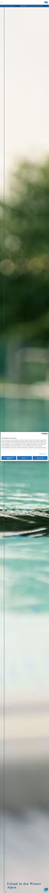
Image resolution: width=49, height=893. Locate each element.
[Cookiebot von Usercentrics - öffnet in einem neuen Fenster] (42, 434)
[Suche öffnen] (7, 2)
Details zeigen (42, 453)
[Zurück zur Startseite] (46, 2)
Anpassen (24, 458)
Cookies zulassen (40, 458)
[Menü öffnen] (1, 2)
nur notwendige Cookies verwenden (9, 458)
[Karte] (3, 2)
